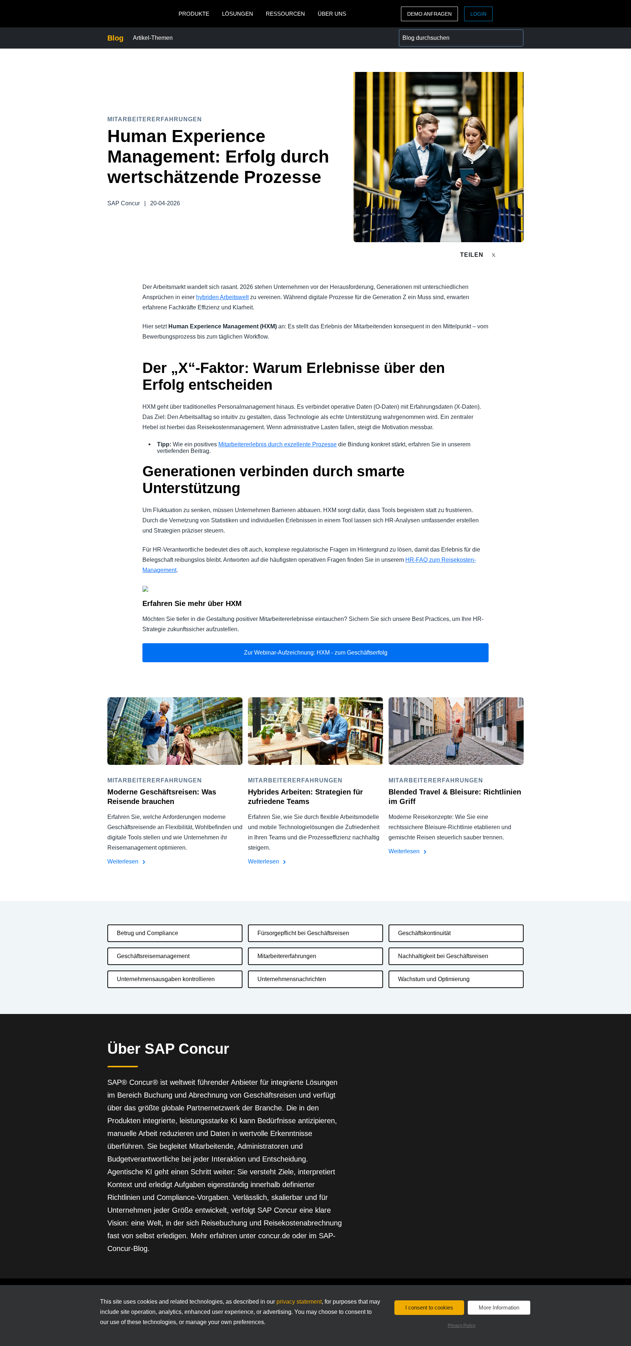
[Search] (515, 38)
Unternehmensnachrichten (291, 979)
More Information (499, 1307)
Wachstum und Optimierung (434, 979)
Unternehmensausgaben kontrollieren (166, 979)
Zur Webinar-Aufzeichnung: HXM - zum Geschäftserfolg (315, 652)
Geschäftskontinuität (424, 933)
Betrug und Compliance (147, 933)
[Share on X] (494, 254)
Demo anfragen (429, 14)
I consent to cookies (429, 1307)
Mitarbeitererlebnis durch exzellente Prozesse (277, 444)
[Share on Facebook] (508, 255)
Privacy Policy (461, 1325)
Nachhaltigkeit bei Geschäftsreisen (443, 956)
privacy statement (299, 1302)
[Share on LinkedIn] (520, 255)
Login (478, 14)
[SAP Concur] (141, 13)
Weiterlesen (123, 861)
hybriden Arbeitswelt (222, 297)
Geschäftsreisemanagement (153, 956)
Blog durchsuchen (422, 33)
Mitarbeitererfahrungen (286, 956)
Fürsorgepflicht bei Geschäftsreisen (303, 933)
